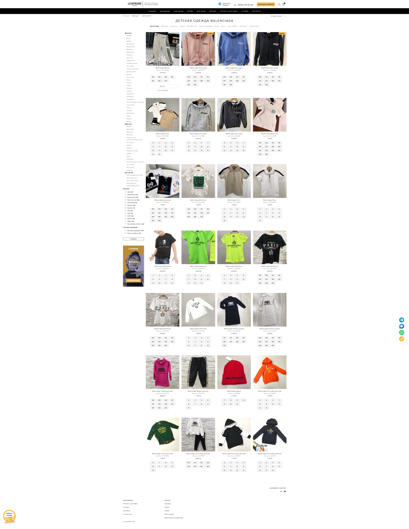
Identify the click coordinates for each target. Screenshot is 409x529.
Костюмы (130, 66)
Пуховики (130, 94)
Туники (129, 110)
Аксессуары (169, 514)
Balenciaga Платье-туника (234, 329)
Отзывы (244, 11)
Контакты (256, 11)
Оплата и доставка (228, 11)
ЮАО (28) (130, 216)
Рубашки (130, 96)
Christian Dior (192, 26)
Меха (129, 80)
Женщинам (165, 11)
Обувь (167, 507)
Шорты (129, 119)
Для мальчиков (133, 180)
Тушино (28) (131, 205)
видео (210, 33)
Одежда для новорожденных (133, 184)
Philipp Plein (254, 26)
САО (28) (130, 210)
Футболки (130, 113)
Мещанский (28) (132, 197)
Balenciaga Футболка (270, 134)
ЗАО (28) (130, 213)
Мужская (128, 124)
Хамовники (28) (132, 194)
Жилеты (130, 58)
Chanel (182, 26)
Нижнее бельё (132, 151)
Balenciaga (154, 26)
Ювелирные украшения (174, 518)
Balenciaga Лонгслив (198, 329)
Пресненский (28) (133, 200)
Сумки (167, 511)
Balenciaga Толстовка (198, 68)
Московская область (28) (135, 224)
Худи (128, 116)
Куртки (129, 74)
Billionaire (165, 26)
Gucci (223, 26)
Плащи (129, 91)
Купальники (131, 71)
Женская (128, 33)
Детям (190, 11)
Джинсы (130, 49)
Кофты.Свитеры (133, 69)
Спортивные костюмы (135, 102)
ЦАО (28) (130, 192)
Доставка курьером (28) (135, 230)
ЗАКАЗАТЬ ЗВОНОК (266, 4)
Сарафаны (131, 99)
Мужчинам (178, 11)
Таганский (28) (132, 202)
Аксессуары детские (135, 175)
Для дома (201, 11)
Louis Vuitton (232, 26)
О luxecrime (127, 514)
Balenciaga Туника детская (162, 391)
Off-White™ (243, 26)
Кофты (129, 145)
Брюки (129, 41)
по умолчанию (276, 16)
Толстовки (131, 105)
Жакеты (130, 55)
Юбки (129, 121)
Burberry (174, 26)
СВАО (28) (130, 221)
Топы (128, 107)
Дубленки (130, 52)
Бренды (213, 11)
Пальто (129, 83)
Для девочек (132, 178)
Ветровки (130, 44)
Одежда (135, 16)
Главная (152, 11)
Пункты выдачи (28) (134, 233)
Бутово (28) (131, 208)
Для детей (146, 16)
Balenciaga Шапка (234, 391)
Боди (128, 38)
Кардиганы (131, 60)
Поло (129, 156)
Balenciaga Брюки (162, 68)
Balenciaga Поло (162, 134)
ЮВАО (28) (131, 218)
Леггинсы (130, 77)
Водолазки (131, 46)
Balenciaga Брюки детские (198, 391)
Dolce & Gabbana (206, 26)
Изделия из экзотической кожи (134, 138)
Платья (129, 88)
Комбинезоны (132, 63)
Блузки (129, 35)
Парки (129, 85)
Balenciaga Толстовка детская (269, 391)
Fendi (217, 26)
